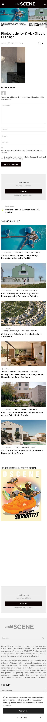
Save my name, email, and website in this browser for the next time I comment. (22, 151)
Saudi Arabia (35, 252)
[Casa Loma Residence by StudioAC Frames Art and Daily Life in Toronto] (23, 394)
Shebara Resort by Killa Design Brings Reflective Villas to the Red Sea (13, 24)
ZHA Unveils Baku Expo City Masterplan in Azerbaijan (21, 335)
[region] (23, 707)
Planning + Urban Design (10, 331)
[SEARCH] (45, 4)
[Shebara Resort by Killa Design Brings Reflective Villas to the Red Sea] (14, 14)
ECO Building (18, 252)
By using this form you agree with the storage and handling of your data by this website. (25, 158)
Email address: (24, 183)
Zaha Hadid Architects (29, 331)
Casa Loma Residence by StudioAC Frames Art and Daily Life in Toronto (22, 413)
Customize (22, 717)
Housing (17, 290)
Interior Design (23, 371)
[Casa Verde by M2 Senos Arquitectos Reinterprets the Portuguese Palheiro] (23, 275)
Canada (16, 409)
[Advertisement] (23, 555)
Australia (5, 371)
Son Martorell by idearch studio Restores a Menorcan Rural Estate (22, 451)
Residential (33, 290)
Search (43, 638)
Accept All (23, 711)
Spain (33, 447)
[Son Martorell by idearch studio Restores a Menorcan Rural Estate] (23, 432)
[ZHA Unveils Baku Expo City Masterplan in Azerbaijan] (23, 313)
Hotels (27, 252)
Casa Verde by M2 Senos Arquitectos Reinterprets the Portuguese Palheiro (19, 294)
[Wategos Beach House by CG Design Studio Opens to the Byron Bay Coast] (23, 353)
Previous (1, 18)
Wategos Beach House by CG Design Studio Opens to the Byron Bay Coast (22, 375)
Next (46, 18)
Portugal (25, 290)
